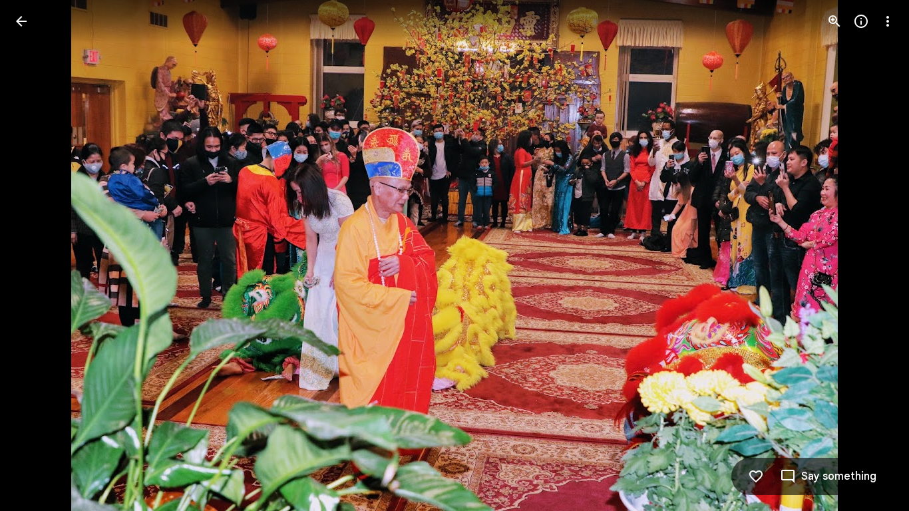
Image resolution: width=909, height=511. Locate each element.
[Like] (756, 476)
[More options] (887, 21)
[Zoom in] (834, 21)
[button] (37, 255)
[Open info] (861, 21)
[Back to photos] (21, 21)
